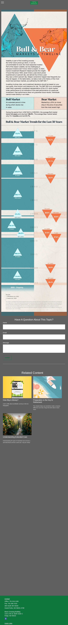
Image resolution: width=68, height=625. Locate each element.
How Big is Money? (10, 400)
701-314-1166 (13, 601)
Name (5, 323)
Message (6, 343)
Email (5, 333)
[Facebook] (6, 618)
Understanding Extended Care (15, 437)
